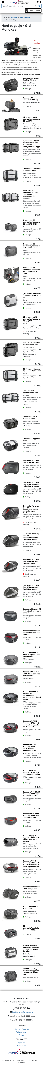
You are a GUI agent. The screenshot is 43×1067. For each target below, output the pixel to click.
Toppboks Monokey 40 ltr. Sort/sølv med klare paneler (32, 611)
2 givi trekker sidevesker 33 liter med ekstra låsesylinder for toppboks (30, 194)
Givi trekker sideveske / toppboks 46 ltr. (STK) (32, 370)
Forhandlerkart (21, 1032)
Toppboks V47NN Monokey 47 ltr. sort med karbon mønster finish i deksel (31, 724)
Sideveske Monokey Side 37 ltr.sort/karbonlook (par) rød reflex (31, 509)
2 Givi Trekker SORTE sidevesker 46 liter (31, 344)
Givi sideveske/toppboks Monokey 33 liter (31, 928)
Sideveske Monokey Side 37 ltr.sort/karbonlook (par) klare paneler (31, 537)
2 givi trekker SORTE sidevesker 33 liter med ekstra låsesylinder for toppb (31, 144)
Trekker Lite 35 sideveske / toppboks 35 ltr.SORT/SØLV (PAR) (31, 270)
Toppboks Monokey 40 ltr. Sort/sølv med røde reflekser (32, 632)
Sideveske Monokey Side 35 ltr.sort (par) (31, 461)
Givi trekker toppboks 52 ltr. (31, 439)
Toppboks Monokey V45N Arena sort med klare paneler (31, 654)
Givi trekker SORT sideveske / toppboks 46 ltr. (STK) (31, 319)
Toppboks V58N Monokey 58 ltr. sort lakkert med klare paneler (31, 838)
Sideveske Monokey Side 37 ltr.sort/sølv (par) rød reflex (31, 561)
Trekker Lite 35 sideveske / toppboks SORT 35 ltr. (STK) (31, 246)
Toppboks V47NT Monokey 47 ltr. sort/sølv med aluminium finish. (30, 747)
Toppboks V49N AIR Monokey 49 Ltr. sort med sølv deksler (31, 815)
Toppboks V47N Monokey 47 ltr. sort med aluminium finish (31, 772)
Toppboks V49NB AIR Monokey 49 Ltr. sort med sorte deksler (31, 794)
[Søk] (39, 6)
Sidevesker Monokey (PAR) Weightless (31, 887)
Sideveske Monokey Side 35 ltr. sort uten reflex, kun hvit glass (31, 484)
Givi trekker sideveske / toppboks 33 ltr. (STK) (32, 170)
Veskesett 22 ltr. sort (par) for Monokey (31, 79)
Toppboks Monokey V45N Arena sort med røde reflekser (31, 674)
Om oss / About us (21, 1029)
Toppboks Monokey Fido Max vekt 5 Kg (30, 99)
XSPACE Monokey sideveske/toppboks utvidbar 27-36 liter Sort (31, 972)
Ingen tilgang (35, 10)
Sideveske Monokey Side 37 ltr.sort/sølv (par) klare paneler (31, 587)
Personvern (21, 1046)
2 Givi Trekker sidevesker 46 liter (30, 392)
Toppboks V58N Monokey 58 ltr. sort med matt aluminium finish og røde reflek (31, 864)
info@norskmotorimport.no (22, 1012)
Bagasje (14, 17)
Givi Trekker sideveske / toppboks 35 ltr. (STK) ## (32, 295)
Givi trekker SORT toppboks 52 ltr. (30, 418)
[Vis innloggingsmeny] (40, 2)
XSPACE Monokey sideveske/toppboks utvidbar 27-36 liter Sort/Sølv (31, 948)
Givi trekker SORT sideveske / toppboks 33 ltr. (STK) (31, 119)
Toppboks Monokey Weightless (30, 907)
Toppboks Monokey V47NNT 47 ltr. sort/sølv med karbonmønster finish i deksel (32, 695)
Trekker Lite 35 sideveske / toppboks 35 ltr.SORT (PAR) (31, 222)
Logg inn (21, 1043)
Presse (21, 1035)
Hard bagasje (25, 17)
